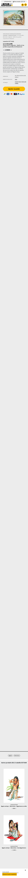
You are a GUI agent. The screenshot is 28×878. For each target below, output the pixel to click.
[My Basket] (22, 5)
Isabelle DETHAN (12, 35)
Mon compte (17, 1)
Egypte (10, 755)
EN (24, 1)
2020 (16, 79)
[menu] (25, 4)
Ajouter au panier (14, 89)
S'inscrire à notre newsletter (9, 874)
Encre (20, 81)
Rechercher (8, 1)
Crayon (16, 81)
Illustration (16, 755)
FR (22, 1)
